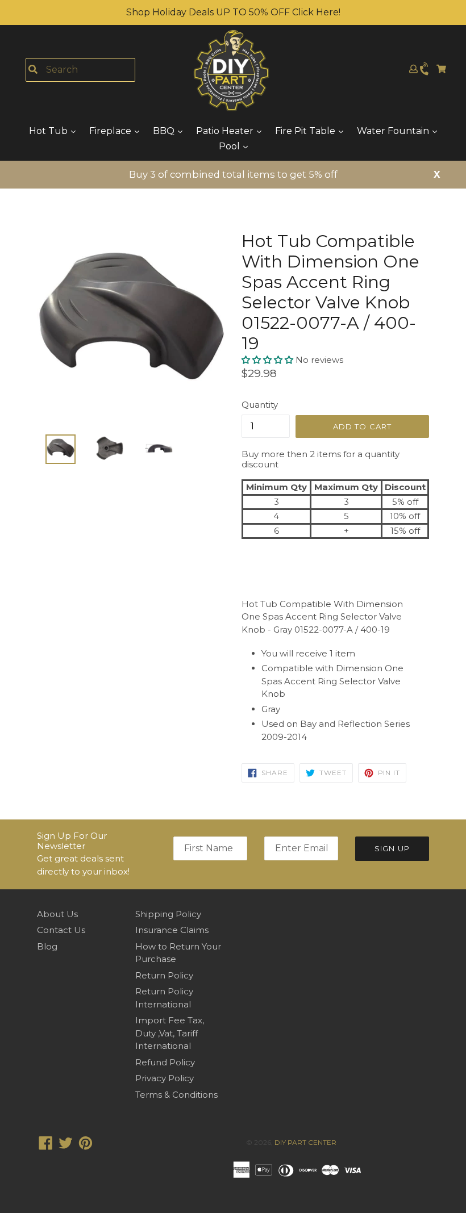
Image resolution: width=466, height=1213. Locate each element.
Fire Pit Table (306, 131)
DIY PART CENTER (305, 1142)
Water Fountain (394, 131)
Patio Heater (226, 131)
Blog (47, 946)
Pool (230, 146)
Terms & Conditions (176, 1094)
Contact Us (61, 930)
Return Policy (164, 975)
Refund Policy (165, 1062)
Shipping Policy (168, 914)
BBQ (165, 131)
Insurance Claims (172, 930)
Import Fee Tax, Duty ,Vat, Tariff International (169, 1033)
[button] (269, 359)
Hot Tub (49, 131)
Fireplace (111, 131)
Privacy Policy (164, 1078)
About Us (57, 914)
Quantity (260, 404)
